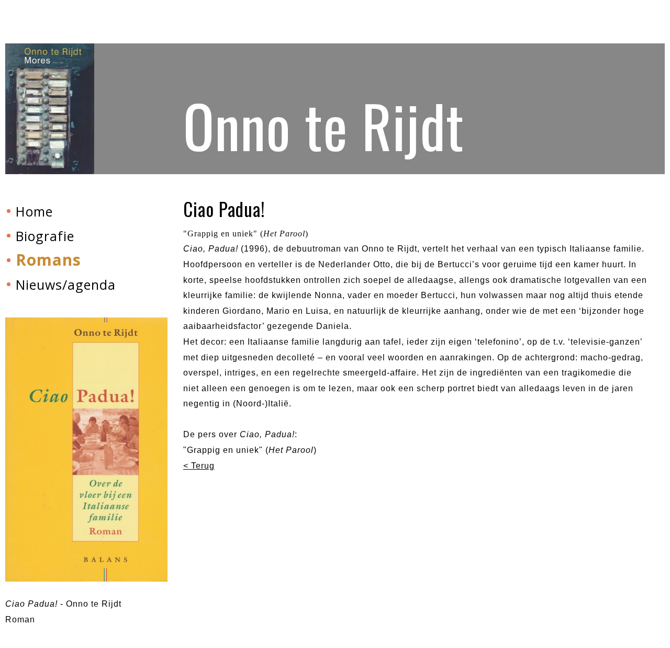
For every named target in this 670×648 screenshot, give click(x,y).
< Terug (199, 465)
